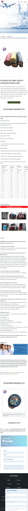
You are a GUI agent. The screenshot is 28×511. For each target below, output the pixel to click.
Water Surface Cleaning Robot (9, 363)
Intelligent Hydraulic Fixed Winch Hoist (9, 366)
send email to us (14, 102)
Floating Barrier (17, 365)
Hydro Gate (24, 365)
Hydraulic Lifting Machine (8, 365)
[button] (19, 2)
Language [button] (25, 1)
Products (9, 36)
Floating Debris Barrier (15, 360)
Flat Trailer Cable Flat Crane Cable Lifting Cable (14, 372)
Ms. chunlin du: (6, 429)
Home (3, 36)
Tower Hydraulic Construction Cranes (10, 373)
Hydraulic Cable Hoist (5, 360)
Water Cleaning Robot (15, 361)
